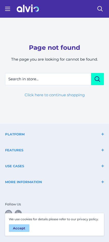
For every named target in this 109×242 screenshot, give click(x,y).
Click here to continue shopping (55, 94)
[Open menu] (7, 9)
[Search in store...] (97, 79)
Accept (19, 228)
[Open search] (100, 9)
